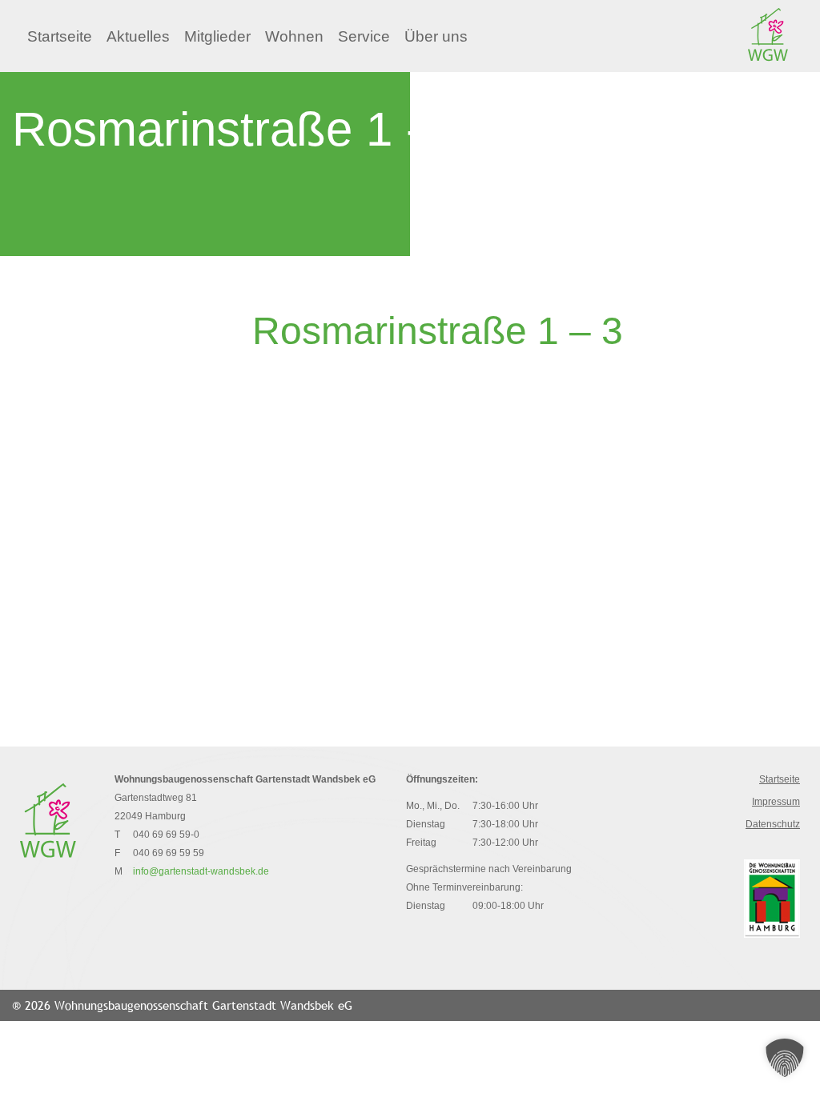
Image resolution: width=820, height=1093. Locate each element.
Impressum (776, 801)
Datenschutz (773, 824)
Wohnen (294, 36)
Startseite (59, 36)
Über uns (436, 36)
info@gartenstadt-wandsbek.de (201, 871)
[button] (785, 1058)
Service (364, 36)
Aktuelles (138, 36)
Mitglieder (217, 36)
